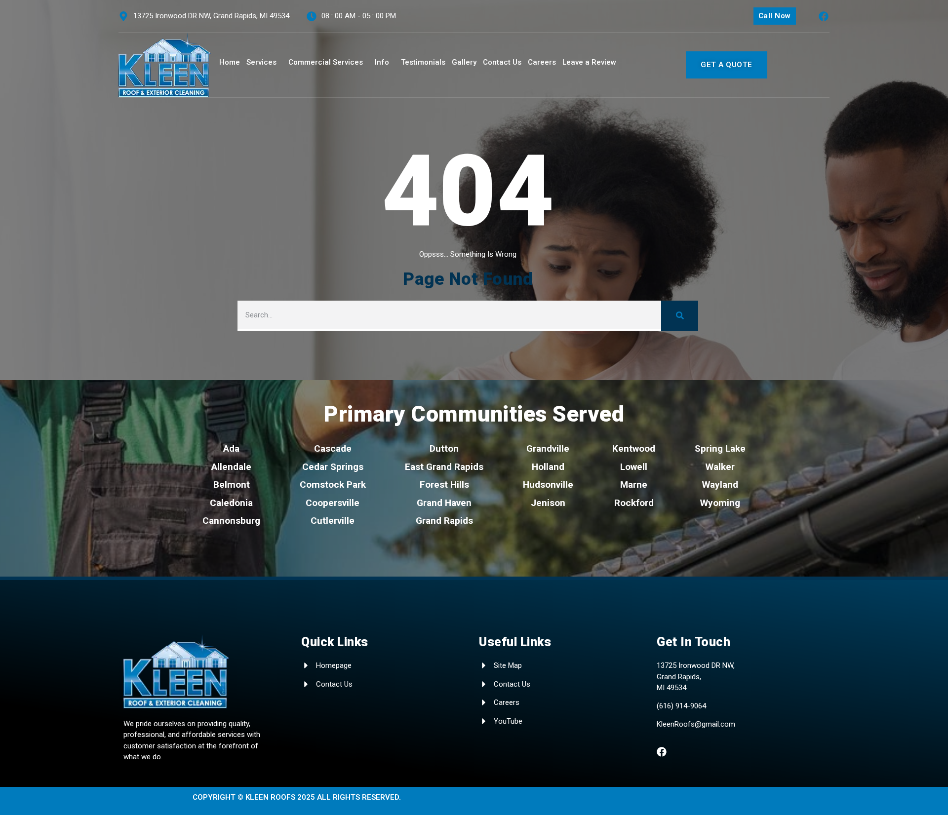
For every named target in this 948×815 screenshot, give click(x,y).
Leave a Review (589, 62)
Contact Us (502, 62)
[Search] (679, 316)
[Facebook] (824, 16)
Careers (542, 62)
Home (229, 62)
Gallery (464, 62)
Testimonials (423, 62)
